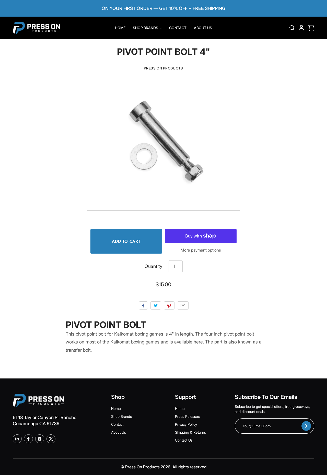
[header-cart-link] (309, 28)
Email (183, 305)
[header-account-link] (299, 28)
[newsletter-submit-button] (306, 426)
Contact (177, 28)
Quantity (153, 266)
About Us (203, 28)
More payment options (201, 250)
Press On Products (163, 68)
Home (120, 28)
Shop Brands (146, 28)
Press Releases (187, 416)
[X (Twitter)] (50, 438)
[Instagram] (39, 438)
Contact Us (184, 440)
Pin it (169, 305)
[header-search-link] (290, 28)
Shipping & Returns (190, 432)
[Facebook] (28, 438)
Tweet (155, 305)
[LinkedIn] (17, 438)
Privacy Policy (186, 424)
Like (143, 305)
